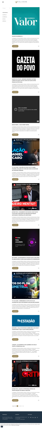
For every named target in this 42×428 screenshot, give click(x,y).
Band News (22, 129)
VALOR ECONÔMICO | (17, 36)
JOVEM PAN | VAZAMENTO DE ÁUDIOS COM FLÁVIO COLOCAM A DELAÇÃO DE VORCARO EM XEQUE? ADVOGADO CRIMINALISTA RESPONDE (25, 213)
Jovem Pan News (22, 220)
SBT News (22, 264)
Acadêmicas (4, 14)
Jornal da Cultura (23, 307)
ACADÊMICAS (4, 16)
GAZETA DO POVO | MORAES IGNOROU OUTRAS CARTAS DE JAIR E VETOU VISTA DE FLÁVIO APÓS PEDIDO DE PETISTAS (24, 80)
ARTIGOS (3, 18)
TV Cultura (21, 175)
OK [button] (1, 426)
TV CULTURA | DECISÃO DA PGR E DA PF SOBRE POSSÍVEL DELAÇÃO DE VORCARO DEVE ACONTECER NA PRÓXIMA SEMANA (25, 169)
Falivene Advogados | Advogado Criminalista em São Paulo (29, 128)
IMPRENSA (4, 21)
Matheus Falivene (24, 126)
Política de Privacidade (15, 425)
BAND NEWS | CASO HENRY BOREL (20, 124)
